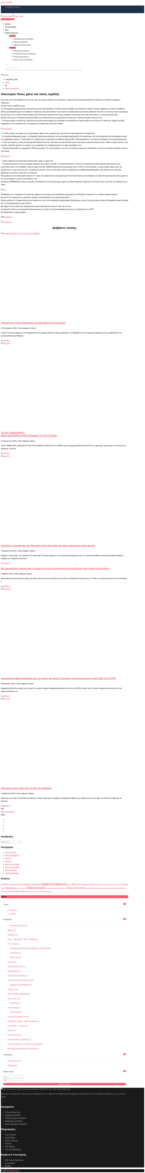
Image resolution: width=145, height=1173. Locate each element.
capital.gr (8, 217)
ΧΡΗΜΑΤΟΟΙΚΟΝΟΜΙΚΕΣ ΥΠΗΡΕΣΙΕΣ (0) (23, 1049)
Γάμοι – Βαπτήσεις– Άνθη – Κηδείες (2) (23, 939)
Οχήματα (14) (13, 989)
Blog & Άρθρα (10, 1138)
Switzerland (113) (14, 1061)
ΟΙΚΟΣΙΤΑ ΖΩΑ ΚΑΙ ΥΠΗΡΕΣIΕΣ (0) (20, 980)
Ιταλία (93, 888)
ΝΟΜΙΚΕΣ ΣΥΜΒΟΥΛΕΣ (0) (17, 976)
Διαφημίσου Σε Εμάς (13, 1115)
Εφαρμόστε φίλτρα (64, 1084)
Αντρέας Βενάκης (116, 884)
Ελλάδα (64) (12, 1066)
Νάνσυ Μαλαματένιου (118, 888)
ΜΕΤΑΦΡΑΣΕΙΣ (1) (14, 971)
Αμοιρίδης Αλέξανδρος (105, 884)
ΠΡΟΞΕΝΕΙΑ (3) (15, 1012)
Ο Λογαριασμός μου (12, 1112)
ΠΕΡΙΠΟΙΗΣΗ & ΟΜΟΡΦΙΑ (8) (19, 994)
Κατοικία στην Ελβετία (21, 51)
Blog (6, 30)
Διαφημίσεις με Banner (13, 1121)
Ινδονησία (88, 888)
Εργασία (8, 861)
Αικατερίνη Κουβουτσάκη (89, 884)
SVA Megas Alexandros (32, 884)
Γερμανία (10, 888)
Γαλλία (3, 888)
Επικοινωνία (10, 1163)
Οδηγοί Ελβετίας (11, 33)
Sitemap (8, 1143)
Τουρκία (35, 891)
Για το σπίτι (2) (13, 944)
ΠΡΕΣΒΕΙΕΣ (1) (15, 1003)
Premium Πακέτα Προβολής (16, 1118)
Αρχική (7, 24)
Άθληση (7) (12, 930)
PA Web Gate (14, 1171)
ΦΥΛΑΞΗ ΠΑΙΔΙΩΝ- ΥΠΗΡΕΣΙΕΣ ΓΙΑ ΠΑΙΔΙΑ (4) (25, 1044)
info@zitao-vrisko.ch (12, 7)
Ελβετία (8, 858)
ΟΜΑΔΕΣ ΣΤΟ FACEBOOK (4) (20, 985)
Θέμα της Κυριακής (12, 864)
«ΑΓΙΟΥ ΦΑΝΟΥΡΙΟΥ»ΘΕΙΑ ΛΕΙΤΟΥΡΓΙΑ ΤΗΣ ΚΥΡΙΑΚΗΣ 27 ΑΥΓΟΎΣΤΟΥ (29, 434)
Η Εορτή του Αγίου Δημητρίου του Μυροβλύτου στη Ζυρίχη (33, 323)
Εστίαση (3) (12, 962)
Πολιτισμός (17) (14, 999)
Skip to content (6, 2)
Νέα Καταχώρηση (7, 19)
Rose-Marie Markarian (15, 884)
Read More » (5, 340)
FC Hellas (4, 884)
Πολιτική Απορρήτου (13, 1149)
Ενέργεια (47, 888)
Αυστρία (124, 884)
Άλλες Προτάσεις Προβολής (16, 1124)
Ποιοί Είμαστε (10, 1135)
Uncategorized (10, 852)
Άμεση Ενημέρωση (12, 88)
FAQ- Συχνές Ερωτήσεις (14, 1160)
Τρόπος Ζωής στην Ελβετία (23, 59)
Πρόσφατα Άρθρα (12, 873)
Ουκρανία (9, 891)
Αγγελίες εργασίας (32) (19, 926)
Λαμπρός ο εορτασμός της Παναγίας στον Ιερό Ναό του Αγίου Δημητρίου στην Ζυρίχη (48, 545)
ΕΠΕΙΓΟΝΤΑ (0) (15, 958)
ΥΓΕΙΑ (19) (11, 1031)
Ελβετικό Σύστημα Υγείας (22, 45)
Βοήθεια (8, 1166)
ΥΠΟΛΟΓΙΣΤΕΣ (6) (14, 1035)
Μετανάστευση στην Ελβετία (23, 39)
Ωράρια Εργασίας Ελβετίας (45, 891)
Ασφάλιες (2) (13, 935)
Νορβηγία (3, 891)
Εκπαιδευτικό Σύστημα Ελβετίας (25, 54)
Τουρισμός (29, 891)
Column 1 (12, 36)
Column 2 (12, 48)
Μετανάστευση (11, 870)
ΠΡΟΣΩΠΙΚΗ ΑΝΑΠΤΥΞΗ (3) (18, 1017)
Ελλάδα (41, 887)
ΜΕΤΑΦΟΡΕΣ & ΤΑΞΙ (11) (17, 967)
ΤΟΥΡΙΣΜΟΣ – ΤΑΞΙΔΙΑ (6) (17, 1026)
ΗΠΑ (65, 888)
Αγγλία (69, 884)
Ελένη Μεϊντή (22, 888)
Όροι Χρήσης (10, 1146)
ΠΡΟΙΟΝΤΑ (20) (13, 1008)
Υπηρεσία (13, 910)
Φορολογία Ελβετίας (21, 42)
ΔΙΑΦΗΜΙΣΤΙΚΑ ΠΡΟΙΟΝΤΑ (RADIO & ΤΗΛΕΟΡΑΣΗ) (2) (30, 948)
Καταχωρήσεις (11, 27)
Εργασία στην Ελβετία (21, 56)
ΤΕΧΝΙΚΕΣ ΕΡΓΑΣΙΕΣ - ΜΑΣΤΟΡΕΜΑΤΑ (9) (23, 1021)
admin (7, 82)
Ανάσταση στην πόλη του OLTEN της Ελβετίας (26, 788)
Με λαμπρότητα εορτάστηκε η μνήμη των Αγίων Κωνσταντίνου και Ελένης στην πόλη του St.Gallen (55, 568)
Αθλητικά (76, 884)
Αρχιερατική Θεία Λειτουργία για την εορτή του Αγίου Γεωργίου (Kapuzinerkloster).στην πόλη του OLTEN (58, 678)
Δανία (16, 888)
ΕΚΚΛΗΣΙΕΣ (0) (15, 953)
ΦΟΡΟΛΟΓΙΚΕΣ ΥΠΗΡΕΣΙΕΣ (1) (19, 1040)
